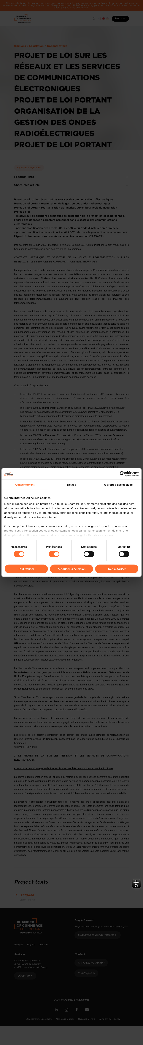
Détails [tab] (71, 484)
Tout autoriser (117, 568)
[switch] (54, 554)
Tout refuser (26, 568)
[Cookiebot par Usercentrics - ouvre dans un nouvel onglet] (122, 474)
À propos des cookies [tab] (118, 484)
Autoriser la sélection (71, 568)
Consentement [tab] (24, 484)
